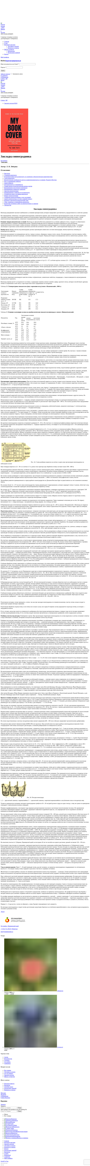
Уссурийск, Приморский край (10, 926)
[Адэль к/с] (30, 1047)
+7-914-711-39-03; (6, 929)
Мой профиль (8, 1158)
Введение (7, 173)
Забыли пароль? (5, 74)
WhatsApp (15, 929)
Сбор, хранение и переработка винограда (16, 202)
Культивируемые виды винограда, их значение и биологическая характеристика (28, 176)
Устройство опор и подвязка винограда (16, 194)
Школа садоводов (9, 1076)
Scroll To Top (4, 1161)
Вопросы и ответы (9, 1090)
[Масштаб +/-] (6, 1163)
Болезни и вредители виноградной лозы (16, 200)
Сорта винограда (9, 178)
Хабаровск (7, 1063)
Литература (7, 205)
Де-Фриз (6, 1060)
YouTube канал (8, 1087)
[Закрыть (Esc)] (1, 1163)
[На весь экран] (5, 1163)
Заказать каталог (9, 1075)
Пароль (3, 67)
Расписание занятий (10, 1088)
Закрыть (3, 1104)
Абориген (60, 991)
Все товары (7, 1070)
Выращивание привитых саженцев (14, 189)
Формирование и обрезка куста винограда (17, 192)
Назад (3, 911)
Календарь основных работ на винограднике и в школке (21, 203)
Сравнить (7, 1156)
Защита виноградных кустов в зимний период (18, 199)
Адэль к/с (60, 1047)
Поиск (19, 1107)
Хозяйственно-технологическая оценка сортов (18, 186)
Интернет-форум (9, 1083)
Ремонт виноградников (11, 195)
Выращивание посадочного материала (15, 188)
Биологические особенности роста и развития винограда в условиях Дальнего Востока (30, 180)
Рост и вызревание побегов (12, 181)
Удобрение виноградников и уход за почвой (17, 197)
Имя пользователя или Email (10, 64)
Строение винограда (10, 175)
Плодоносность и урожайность (13, 184)
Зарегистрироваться (13, 61)
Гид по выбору (8, 1073)
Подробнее (4, 160)
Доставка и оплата (9, 1072)
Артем (6, 1057)
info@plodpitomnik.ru (7, 931)
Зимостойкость (8, 183)
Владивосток (8, 1058)
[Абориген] (30, 991)
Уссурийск (7, 1062)
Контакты (7, 1085)
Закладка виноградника (11, 191)
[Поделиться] (3, 1163)
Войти (3, 70)
